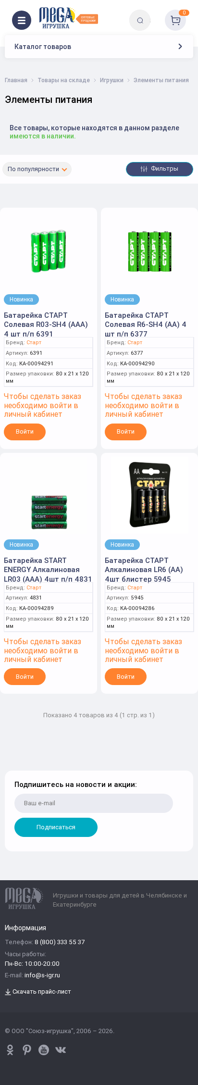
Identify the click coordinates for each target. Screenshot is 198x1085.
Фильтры (163, 168)
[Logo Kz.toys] (68, 17)
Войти (25, 431)
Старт (33, 342)
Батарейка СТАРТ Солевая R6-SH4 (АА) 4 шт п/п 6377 (145, 324)
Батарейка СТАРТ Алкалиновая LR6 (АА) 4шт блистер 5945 (144, 570)
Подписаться (56, 827)
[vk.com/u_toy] (60, 1050)
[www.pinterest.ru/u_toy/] (10, 1050)
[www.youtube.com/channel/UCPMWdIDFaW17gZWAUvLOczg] (43, 1050)
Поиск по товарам (156, 13)
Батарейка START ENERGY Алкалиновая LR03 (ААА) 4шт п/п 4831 (48, 570)
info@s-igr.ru (42, 975)
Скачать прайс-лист (41, 992)
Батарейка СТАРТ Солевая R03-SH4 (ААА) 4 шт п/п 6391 (46, 324)
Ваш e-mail (15, 764)
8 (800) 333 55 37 (60, 942)
